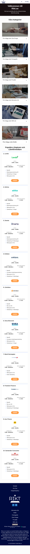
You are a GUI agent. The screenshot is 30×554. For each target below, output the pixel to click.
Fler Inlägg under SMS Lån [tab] (9, 120)
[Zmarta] (15, 225)
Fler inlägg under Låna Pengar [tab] (10, 38)
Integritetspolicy (15, 490)
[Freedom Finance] (15, 390)
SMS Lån (15, 111)
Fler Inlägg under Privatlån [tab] (9, 80)
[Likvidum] (15, 292)
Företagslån (15, 49)
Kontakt (15, 486)
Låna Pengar (15, 29)
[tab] (15, 142)
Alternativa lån (15, 90)
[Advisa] (15, 191)
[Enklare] (15, 258)
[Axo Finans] (15, 423)
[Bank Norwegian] (15, 358)
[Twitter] (16, 505)
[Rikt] (3, 1)
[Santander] (15, 455)
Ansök (15, 180)
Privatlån (15, 70)
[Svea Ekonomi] (15, 325)
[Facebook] (13, 505)
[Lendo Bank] (15, 158)
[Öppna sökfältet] (22, 1)
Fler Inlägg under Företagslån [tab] (10, 59)
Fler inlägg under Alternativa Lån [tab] (11, 100)
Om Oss (15, 488)
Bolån (15, 132)
